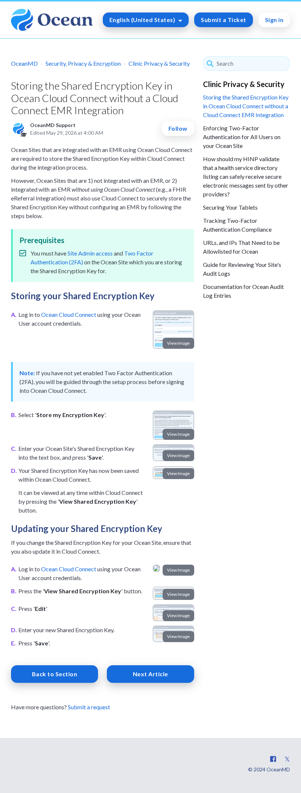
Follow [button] (178, 128)
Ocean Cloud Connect (68, 314)
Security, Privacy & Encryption (83, 63)
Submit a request (89, 706)
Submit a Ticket (223, 19)
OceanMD (24, 63)
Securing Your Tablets (230, 207)
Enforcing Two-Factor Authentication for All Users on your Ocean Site (241, 136)
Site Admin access (90, 253)
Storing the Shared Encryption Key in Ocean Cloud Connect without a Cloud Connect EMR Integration (246, 106)
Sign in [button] (274, 19)
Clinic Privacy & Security (159, 63)
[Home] (52, 20)
